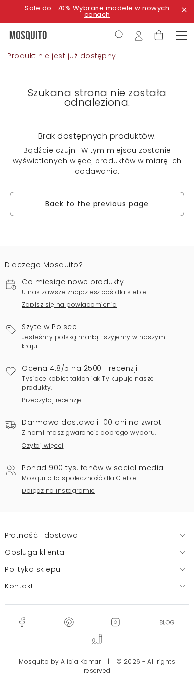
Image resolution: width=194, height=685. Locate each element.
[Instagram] (115, 622)
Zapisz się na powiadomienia (69, 304)
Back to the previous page (97, 204)
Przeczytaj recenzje (52, 400)
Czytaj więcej (43, 445)
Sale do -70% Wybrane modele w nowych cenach (97, 11)
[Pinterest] (68, 622)
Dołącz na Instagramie (58, 491)
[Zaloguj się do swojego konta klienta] (139, 35)
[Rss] (167, 622)
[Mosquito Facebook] (22, 622)
